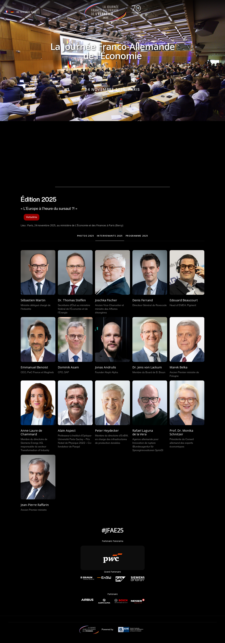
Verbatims (31, 217)
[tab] (85, 236)
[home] (112, 11)
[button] (26, 12)
